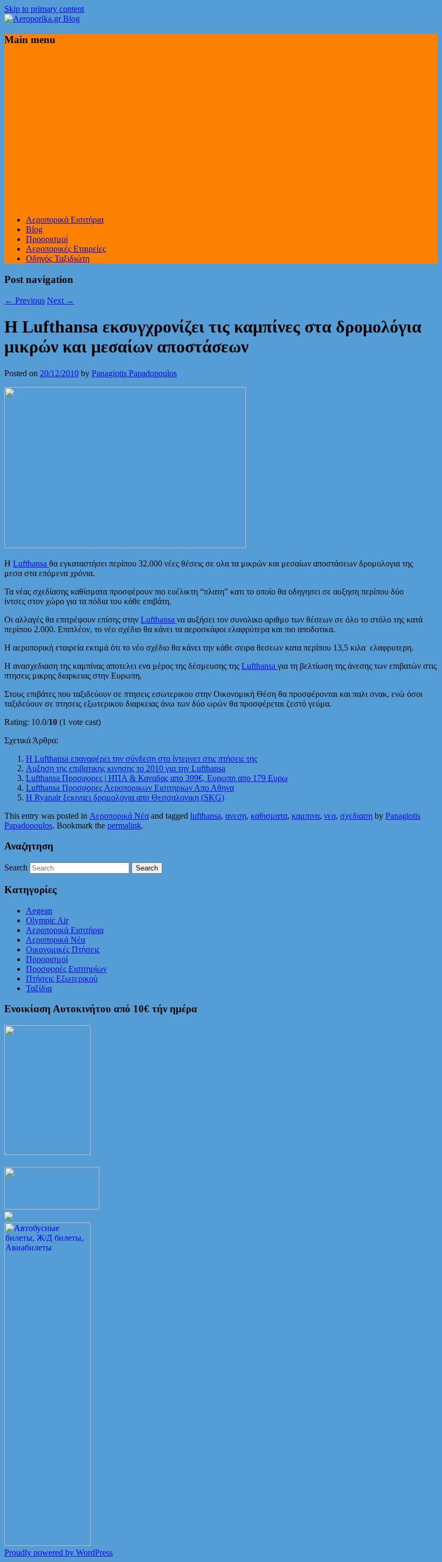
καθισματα (269, 815)
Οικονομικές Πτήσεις (63, 949)
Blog (34, 229)
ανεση (235, 815)
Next (60, 300)
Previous (24, 300)
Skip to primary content (44, 8)
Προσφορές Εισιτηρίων (66, 968)
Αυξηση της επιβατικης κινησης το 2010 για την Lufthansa (125, 768)
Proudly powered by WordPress (58, 1552)
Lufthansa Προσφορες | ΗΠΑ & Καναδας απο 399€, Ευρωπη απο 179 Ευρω (157, 778)
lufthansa (205, 815)
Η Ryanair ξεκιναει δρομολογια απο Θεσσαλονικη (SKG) (125, 797)
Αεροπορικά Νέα (119, 815)
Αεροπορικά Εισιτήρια (64, 219)
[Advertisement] (221, 131)
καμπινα (306, 815)
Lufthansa (31, 563)
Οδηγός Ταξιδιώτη (57, 258)
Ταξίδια (39, 988)
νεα (330, 815)
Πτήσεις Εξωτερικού (62, 978)
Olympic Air (47, 920)
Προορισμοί (47, 239)
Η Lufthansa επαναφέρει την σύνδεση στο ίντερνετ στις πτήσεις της (141, 758)
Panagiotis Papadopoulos (134, 373)
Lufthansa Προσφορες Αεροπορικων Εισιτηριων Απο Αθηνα (130, 787)
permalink (124, 825)
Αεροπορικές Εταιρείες (66, 248)
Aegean (39, 910)
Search (15, 867)
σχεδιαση (356, 815)
